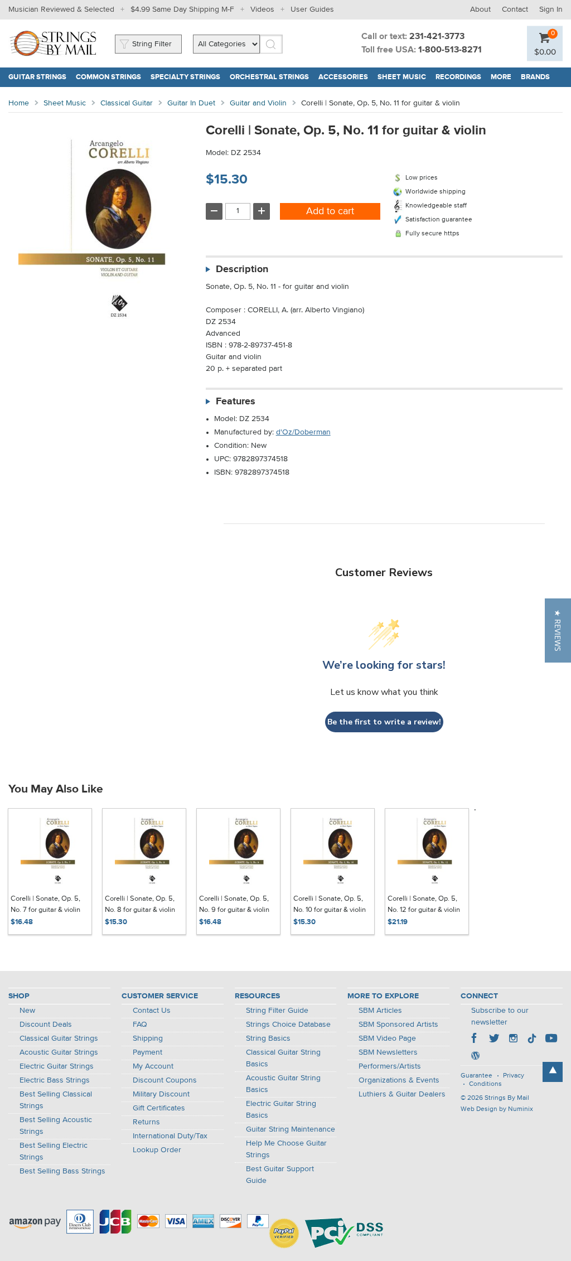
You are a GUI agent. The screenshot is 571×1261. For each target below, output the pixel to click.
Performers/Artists (390, 1066)
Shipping (148, 1038)
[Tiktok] (532, 1039)
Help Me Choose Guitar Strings (286, 1149)
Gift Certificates (159, 1108)
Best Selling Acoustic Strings (56, 1126)
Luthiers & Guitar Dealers (402, 1094)
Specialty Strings (185, 77)
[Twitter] (494, 1039)
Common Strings (108, 77)
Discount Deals (46, 1024)
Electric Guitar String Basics (281, 1109)
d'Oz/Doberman (303, 432)
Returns (146, 1122)
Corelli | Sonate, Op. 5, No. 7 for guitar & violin (45, 904)
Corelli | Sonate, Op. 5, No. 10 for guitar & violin (329, 904)
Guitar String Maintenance (290, 1129)
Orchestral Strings (269, 77)
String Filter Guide (277, 1010)
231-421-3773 (436, 36)
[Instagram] (513, 1039)
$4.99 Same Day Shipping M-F (182, 9)
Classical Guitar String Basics (283, 1058)
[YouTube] (551, 1039)
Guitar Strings (37, 77)
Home (18, 103)
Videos (262, 9)
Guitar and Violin (258, 103)
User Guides (312, 9)
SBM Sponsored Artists (398, 1024)
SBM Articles (380, 1010)
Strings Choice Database (288, 1024)
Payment (147, 1052)
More (501, 77)
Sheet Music (402, 77)
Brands (535, 77)
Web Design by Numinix (497, 1109)
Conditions (485, 1084)
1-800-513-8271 (450, 50)
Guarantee (476, 1075)
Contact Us (152, 1010)
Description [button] (242, 269)
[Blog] (475, 1057)
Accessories (343, 77)
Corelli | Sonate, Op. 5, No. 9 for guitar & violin (234, 904)
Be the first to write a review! (384, 722)
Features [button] (235, 402)
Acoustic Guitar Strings (59, 1052)
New (27, 1010)
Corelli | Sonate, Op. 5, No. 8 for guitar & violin (140, 904)
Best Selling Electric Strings (54, 1151)
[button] (558, 630)
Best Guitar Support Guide (280, 1175)
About (480, 9)
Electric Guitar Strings (57, 1066)
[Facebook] (475, 1039)
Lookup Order (157, 1150)
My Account (153, 1066)
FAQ (140, 1024)
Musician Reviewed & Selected (61, 9)
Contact (515, 9)
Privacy (513, 1075)
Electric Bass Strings (55, 1080)
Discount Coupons (165, 1080)
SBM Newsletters (388, 1052)
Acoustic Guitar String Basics (283, 1084)
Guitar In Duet (191, 103)
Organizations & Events (399, 1080)
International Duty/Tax (170, 1136)
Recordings (458, 77)
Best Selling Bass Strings (62, 1171)
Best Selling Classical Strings (56, 1100)
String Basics (268, 1038)
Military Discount (161, 1094)
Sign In (551, 9)
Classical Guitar (126, 103)
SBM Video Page (387, 1038)
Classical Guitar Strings (59, 1038)
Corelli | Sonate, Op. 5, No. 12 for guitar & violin (424, 904)
